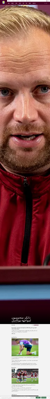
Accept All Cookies (44, 397)
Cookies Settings (32, 397)
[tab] (9, 1)
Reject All (38, 397)
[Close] (49, 397)
